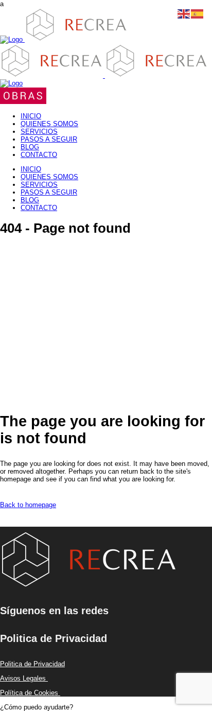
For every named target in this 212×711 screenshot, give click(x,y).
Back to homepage (28, 505)
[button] (36, 707)
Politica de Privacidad (32, 664)
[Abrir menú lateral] (23, 102)
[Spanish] (197, 13)
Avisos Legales (24, 678)
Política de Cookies (30, 693)
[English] (184, 13)
